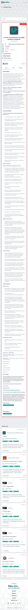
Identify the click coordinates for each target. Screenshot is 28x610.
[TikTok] (17, 603)
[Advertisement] (14, 12)
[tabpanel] (14, 242)
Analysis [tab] (20, 67)
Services (14, 591)
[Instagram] (19, 603)
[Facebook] (13, 603)
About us (14, 593)
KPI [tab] (13, 67)
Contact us (14, 595)
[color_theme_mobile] (24, 2)
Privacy (14, 598)
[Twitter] (15, 603)
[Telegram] (10, 603)
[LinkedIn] (8, 603)
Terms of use (14, 600)
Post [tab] (6, 67)
